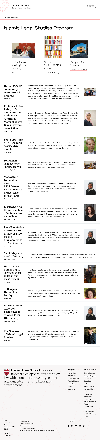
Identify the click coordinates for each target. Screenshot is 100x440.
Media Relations (89, 386)
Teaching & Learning (78, 70)
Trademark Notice (26, 426)
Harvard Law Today (21, 5)
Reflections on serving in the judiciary (19, 65)
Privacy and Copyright (27, 428)
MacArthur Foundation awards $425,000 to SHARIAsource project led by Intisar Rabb (13, 186)
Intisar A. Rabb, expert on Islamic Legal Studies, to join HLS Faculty (13, 312)
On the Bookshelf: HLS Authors (52, 65)
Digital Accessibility (26, 423)
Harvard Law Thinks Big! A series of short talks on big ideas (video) (12, 273)
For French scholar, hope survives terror (12, 163)
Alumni (70, 387)
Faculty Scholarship (51, 73)
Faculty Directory (74, 381)
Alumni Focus (17, 73)
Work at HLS (72, 389)
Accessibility (24, 421)
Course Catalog (73, 378)
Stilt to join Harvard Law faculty (12, 292)
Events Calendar (89, 373)
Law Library (72, 384)
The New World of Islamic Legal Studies (13, 334)
